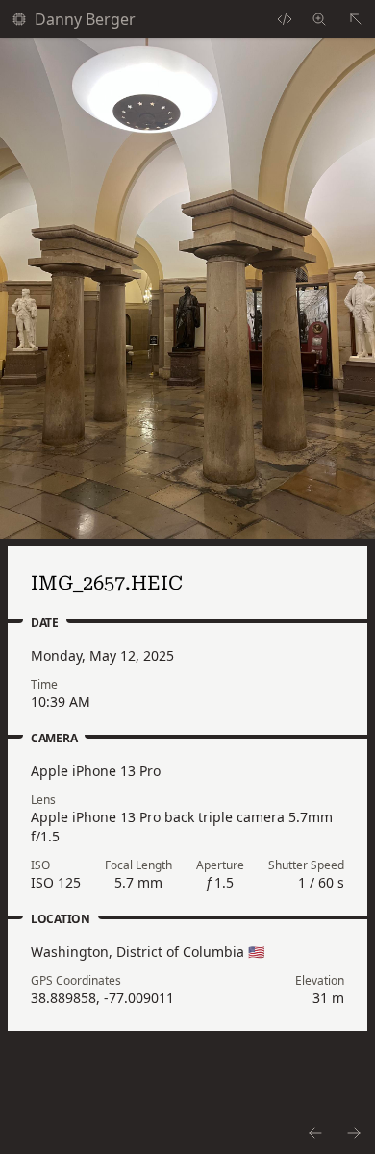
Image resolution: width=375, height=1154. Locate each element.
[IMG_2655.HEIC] (314, 1133)
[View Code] (284, 19)
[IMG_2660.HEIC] (355, 1133)
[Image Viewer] (319, 19)
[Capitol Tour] (355, 19)
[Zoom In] (187, 288)
